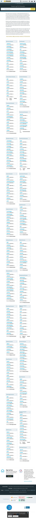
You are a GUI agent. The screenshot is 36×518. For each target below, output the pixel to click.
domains (12, 71)
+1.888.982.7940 (32, 490)
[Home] (15, 3)
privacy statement (22, 513)
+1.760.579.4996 (23, 490)
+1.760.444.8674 (6, 490)
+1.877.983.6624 (16, 490)
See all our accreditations (28, 481)
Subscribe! (10, 476)
